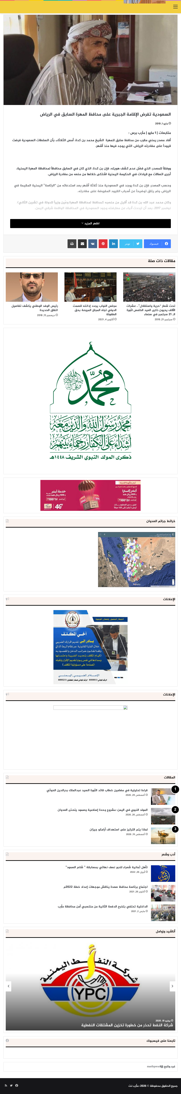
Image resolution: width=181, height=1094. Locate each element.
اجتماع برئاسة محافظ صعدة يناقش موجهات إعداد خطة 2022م (106, 887)
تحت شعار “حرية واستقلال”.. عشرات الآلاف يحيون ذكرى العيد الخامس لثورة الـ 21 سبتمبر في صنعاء (150, 310)
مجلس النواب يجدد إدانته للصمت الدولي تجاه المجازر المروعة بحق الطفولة (95, 310)
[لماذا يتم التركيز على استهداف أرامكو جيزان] (163, 836)
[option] (90, 986)
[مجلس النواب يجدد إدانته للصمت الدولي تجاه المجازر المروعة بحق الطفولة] (90, 287)
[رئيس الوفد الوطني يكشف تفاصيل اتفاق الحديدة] (32, 287)
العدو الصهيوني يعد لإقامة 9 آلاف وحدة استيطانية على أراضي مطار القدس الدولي (102, 1025)
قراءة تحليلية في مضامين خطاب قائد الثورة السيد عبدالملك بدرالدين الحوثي (97, 790)
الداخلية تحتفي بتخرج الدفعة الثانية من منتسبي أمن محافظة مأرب (103, 906)
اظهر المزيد (91, 223)
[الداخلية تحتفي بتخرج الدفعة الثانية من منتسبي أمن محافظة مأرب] (163, 913)
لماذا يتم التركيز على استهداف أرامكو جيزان (119, 829)
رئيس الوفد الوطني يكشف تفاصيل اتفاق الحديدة (34, 308)
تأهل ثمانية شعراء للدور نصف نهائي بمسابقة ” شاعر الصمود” (107, 867)
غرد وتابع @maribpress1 (161, 1066)
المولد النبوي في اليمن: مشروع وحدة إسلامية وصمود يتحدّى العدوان (103, 810)
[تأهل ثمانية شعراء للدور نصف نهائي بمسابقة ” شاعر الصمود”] (163, 873)
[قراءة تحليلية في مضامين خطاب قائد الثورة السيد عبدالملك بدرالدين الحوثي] (163, 796)
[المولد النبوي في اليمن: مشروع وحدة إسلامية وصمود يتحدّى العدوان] (163, 816)
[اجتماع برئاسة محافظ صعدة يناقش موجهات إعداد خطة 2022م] (163, 893)
